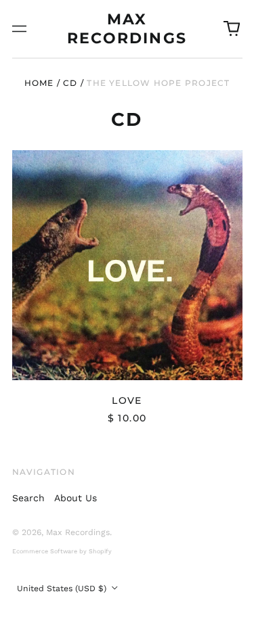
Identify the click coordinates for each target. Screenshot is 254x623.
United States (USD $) (63, 588)
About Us (75, 497)
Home (39, 83)
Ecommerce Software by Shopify (62, 551)
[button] (231, 29)
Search (28, 497)
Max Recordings (78, 532)
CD (70, 83)
